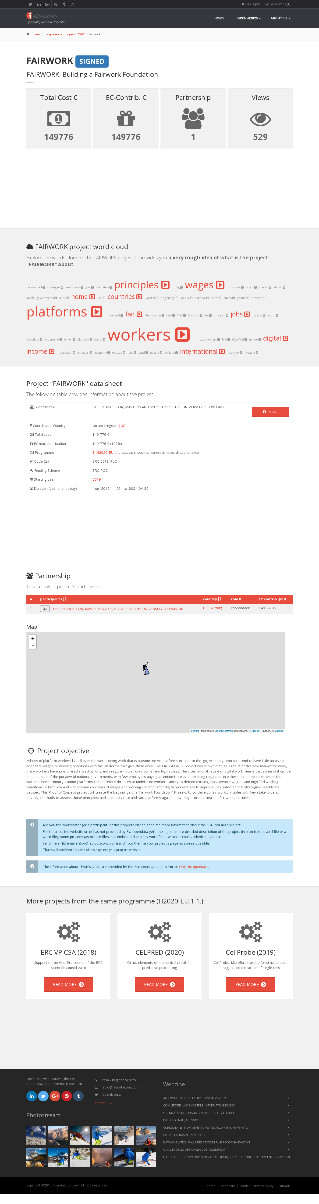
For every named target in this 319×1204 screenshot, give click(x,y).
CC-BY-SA (254, 731)
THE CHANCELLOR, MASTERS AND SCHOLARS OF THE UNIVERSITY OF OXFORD (118, 608)
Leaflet (195, 731)
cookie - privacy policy (256, 1186)
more (272, 412)
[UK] (123, 425)
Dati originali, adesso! (180, 1120)
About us (279, 18)
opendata (228, 1186)
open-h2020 (247, 18)
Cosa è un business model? (184, 1135)
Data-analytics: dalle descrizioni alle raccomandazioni (207, 1142)
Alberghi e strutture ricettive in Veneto (194, 1098)
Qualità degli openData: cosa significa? (194, 1149)
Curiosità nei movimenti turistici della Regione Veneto (205, 1127)
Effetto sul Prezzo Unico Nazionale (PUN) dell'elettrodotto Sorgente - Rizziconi (227, 1157)
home (219, 18)
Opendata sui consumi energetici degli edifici (198, 1113)
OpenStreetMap (224, 731)
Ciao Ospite (252, 4)
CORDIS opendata (193, 866)
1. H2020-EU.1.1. (106, 452)
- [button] (33, 645)
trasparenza (53, 34)
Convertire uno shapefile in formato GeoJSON (199, 1105)
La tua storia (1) (279, 4)
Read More (66, 984)
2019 (96, 479)
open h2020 (75, 34)
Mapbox (279, 731)
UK (212, 608)
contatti (284, 1185)
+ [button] (32, 638)
